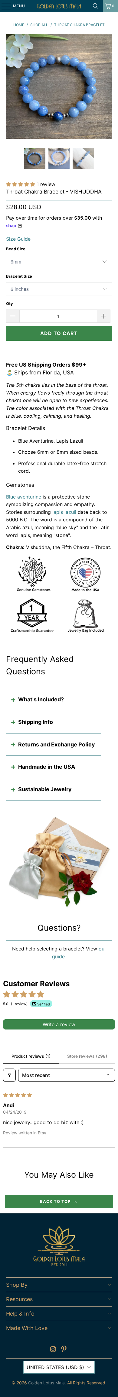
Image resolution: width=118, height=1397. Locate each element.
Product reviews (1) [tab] (31, 1056)
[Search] (95, 6)
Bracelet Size (19, 276)
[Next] (107, 86)
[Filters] (9, 1075)
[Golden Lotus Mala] (59, 6)
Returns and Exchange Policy (56, 744)
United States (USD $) (55, 1367)
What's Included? (41, 699)
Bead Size (15, 248)
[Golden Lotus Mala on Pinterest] (64, 1349)
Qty (9, 303)
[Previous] (10, 86)
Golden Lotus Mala (46, 1382)
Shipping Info (35, 722)
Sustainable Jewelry (45, 789)
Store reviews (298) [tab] (87, 1056)
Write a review (59, 1024)
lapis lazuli (64, 512)
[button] (21, 184)
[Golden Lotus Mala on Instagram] (53, 1349)
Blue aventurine (23, 497)
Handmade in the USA (46, 767)
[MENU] (3, 6)
